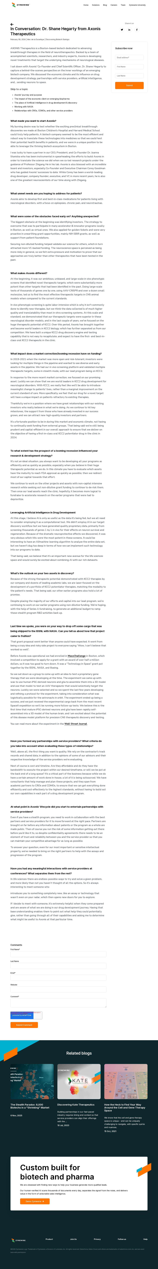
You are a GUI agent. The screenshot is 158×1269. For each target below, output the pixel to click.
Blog (105, 5)
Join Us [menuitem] (73, 1239)
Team (123, 5)
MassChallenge (76, 656)
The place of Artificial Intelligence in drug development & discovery (45, 102)
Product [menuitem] (49, 1239)
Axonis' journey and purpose (28, 95)
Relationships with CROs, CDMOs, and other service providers (43, 110)
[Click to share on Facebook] (136, 29)
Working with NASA (23, 106)
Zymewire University (137, 5)
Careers (114, 5)
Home (86, 5)
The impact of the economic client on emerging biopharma (42, 99)
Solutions (95, 5)
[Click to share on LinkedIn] (129, 29)
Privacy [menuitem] (97, 1239)
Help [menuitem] (145, 1239)
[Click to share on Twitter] (121, 29)
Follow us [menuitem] (122, 1239)
